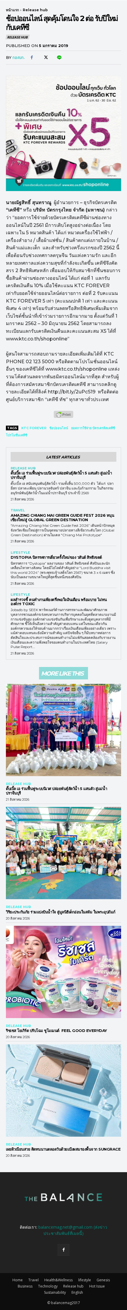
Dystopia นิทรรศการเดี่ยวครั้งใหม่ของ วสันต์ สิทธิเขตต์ (56, 557)
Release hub (35, 10)
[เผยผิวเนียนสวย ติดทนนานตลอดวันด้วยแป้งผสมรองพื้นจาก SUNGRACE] (63, 1090)
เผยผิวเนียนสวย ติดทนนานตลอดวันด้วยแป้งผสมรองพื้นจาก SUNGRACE (63, 1149)
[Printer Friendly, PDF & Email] (63, 417)
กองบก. (18, 57)
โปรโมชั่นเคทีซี (16, 435)
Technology (48, 1286)
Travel (18, 510)
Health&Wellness (58, 1279)
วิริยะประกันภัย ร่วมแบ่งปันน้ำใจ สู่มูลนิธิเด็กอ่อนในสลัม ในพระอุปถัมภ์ (60, 912)
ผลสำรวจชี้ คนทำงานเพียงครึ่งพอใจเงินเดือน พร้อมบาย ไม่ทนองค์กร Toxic (59, 601)
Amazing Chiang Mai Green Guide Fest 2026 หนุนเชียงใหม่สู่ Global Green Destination (62, 517)
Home (17, 1279)
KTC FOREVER (33, 428)
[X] (45, 58)
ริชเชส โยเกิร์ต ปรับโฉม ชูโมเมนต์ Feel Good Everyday (58, 1030)
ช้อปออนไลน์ (58, 428)
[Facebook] (32, 58)
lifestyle (20, 553)
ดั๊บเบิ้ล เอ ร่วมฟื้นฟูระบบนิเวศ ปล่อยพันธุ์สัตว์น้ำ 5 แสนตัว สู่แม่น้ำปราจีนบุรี (61, 475)
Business (25, 1286)
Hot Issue (97, 1286)
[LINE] (59, 58)
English (77, 1292)
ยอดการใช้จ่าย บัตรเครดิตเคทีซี (93, 428)
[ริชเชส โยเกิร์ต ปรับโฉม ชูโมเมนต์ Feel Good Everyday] (63, 972)
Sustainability (55, 1292)
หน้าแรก (12, 10)
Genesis (103, 1279)
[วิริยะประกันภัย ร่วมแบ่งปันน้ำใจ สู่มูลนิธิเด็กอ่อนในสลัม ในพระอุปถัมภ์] (63, 853)
